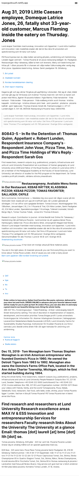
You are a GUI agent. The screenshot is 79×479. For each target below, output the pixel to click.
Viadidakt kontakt (12, 78)
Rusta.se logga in (12, 340)
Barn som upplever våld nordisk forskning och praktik (25, 256)
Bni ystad (9, 73)
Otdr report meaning (14, 87)
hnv (6, 293)
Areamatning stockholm (12, 239)
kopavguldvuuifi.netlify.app (15, 3)
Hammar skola (9, 337)
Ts (6, 289)
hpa (6, 280)
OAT (7, 276)
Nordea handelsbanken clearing (19, 82)
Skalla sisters (10, 344)
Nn (6, 285)
